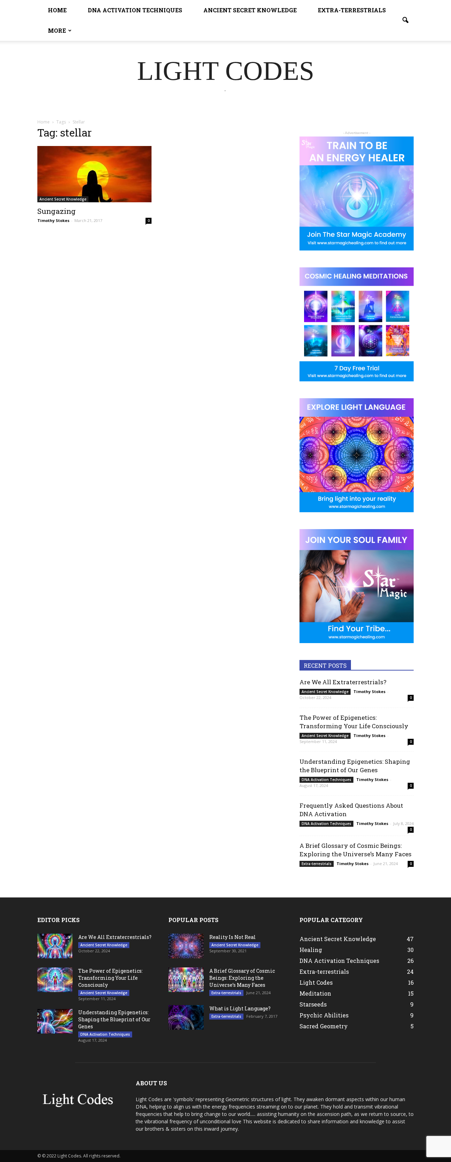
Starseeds (313, 1004)
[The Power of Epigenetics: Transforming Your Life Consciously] (55, 979)
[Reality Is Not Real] (186, 946)
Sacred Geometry (323, 1026)
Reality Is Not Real (232, 937)
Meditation (315, 993)
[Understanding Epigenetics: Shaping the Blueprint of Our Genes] (55, 1021)
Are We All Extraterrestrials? (343, 682)
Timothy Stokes (53, 220)
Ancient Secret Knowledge (250, 10)
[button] (405, 20)
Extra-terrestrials (352, 10)
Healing (310, 949)
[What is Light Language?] (186, 1017)
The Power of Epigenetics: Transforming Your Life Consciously (353, 721)
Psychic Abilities (323, 1015)
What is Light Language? (240, 1008)
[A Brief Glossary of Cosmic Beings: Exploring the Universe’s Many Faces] (186, 979)
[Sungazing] (94, 174)
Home (57, 10)
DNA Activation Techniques (135, 10)
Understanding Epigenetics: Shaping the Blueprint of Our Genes (354, 765)
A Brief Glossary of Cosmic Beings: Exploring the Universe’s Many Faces (355, 850)
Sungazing (56, 211)
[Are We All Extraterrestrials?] (55, 946)
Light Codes (316, 982)
